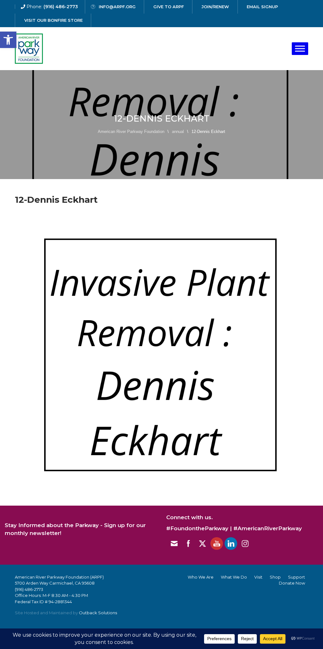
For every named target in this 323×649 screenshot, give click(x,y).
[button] (8, 40)
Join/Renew (215, 6)
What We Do (234, 577)
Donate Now (292, 583)
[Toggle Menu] (300, 48)
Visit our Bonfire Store (53, 20)
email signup (262, 6)
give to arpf (168, 6)
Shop (275, 577)
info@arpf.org (117, 6)
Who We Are (201, 577)
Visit (258, 577)
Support (296, 577)
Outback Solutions (98, 612)
